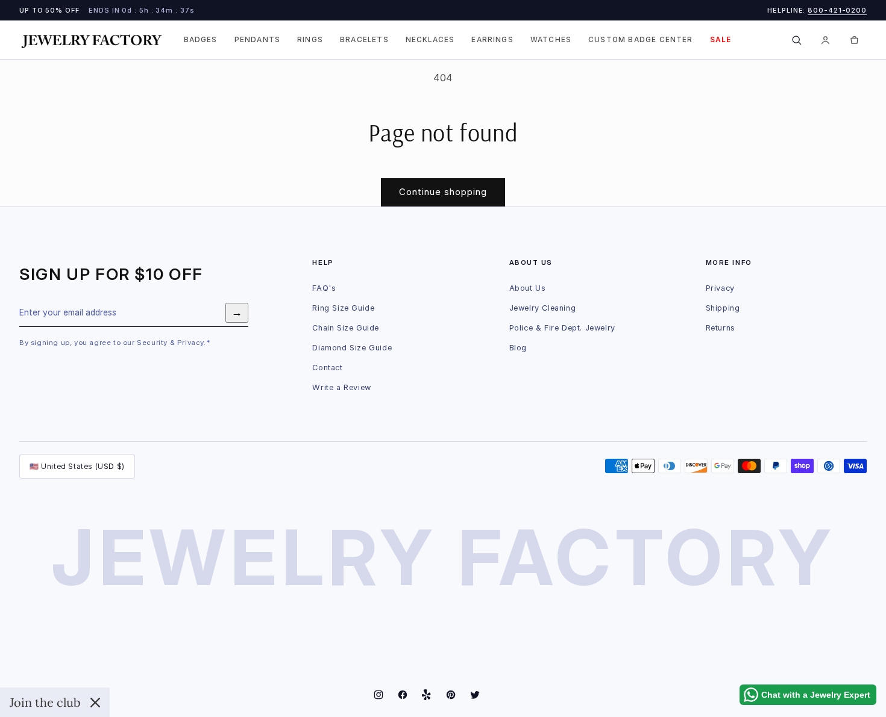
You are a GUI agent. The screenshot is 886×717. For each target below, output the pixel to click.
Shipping (723, 307)
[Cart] (854, 39)
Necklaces (430, 40)
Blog (518, 347)
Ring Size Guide (343, 307)
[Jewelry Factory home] (91, 40)
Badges (201, 40)
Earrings (492, 40)
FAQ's (324, 288)
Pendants (257, 40)
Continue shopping (443, 191)
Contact (327, 367)
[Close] (95, 702)
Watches (550, 40)
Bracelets (364, 40)
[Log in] (825, 39)
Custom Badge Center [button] (640, 40)
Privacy (720, 288)
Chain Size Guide (345, 327)
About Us (527, 288)
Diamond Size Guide (352, 347)
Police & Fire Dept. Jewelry (562, 327)
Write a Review (341, 387)
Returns (720, 327)
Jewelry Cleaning (542, 307)
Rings (310, 40)
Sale (721, 40)
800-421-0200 (837, 10)
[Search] (796, 39)
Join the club (45, 702)
